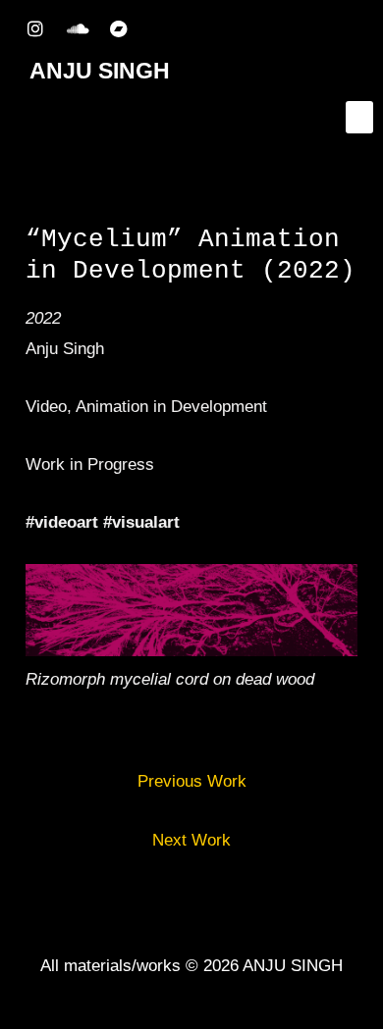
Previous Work (191, 781)
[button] (359, 117)
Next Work (191, 840)
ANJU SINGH (99, 70)
